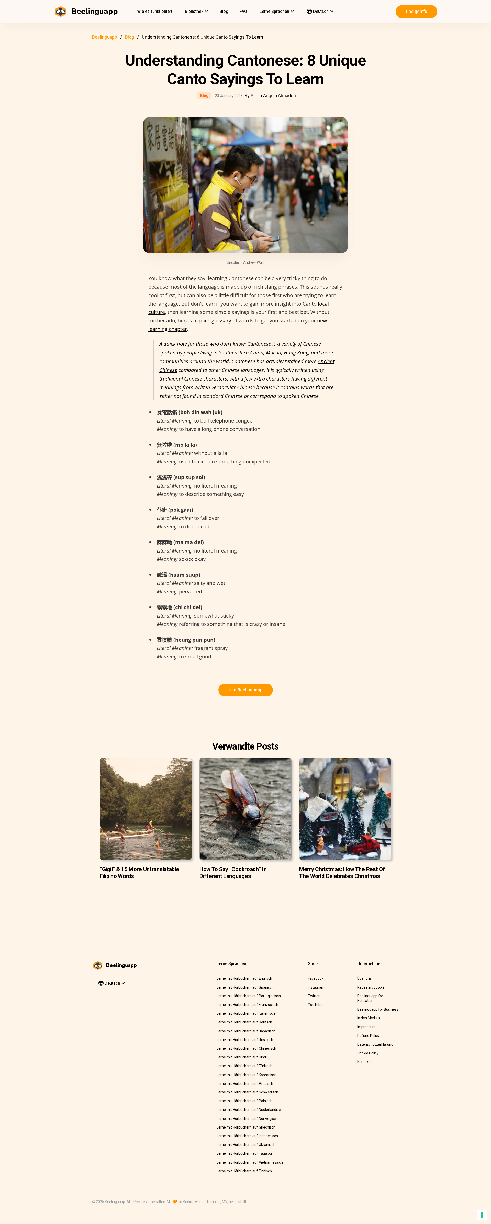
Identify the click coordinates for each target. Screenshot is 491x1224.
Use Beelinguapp (246, 689)
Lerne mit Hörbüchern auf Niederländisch (250, 1110)
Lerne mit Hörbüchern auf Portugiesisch (249, 996)
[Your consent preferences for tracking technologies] (482, 1215)
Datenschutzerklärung (375, 1044)
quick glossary (214, 320)
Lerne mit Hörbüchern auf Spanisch (245, 987)
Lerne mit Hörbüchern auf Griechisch (246, 1127)
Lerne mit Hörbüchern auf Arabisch (245, 1083)
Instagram (316, 987)
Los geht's (416, 11)
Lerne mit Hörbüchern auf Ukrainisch (246, 1145)
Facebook (315, 978)
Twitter (314, 996)
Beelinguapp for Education (370, 998)
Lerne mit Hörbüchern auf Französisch (247, 1005)
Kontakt (363, 1062)
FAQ (243, 11)
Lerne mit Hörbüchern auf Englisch (244, 978)
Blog (224, 11)
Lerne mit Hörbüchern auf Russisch (245, 1040)
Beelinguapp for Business (377, 1009)
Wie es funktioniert (154, 11)
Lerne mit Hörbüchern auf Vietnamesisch (250, 1162)
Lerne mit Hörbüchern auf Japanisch (246, 1031)
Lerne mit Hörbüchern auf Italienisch (246, 1013)
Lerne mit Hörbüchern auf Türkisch (244, 1066)
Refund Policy (368, 1036)
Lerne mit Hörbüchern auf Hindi (242, 1057)
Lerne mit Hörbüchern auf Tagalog (244, 1153)
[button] (196, 11)
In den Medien (368, 1018)
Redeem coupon (370, 987)
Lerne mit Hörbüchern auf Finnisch (244, 1171)
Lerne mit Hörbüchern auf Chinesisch (246, 1048)
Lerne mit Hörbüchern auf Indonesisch (247, 1136)
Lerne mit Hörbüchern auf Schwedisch (247, 1092)
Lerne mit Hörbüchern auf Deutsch (244, 1022)
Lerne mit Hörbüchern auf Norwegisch (247, 1119)
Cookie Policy (367, 1053)
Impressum (366, 1027)
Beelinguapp (104, 37)
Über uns (364, 978)
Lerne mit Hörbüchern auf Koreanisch (247, 1075)
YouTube (315, 1005)
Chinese (312, 343)
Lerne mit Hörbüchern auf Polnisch (244, 1101)
